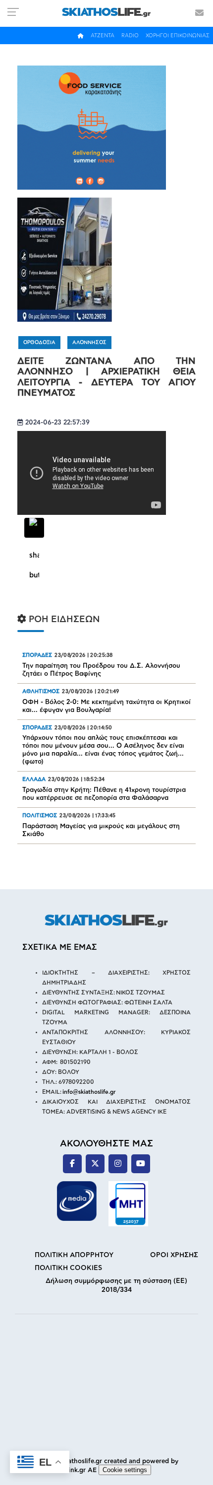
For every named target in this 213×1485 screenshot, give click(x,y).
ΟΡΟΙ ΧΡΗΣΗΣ (174, 1255)
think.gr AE (79, 1470)
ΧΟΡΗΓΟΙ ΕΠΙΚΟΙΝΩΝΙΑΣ (178, 35)
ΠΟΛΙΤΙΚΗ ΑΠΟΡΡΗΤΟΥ (74, 1255)
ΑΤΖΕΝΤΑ (102, 35)
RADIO (130, 35)
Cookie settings (125, 1470)
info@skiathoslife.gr (89, 1092)
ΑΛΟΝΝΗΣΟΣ (89, 342)
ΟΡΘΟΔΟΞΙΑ (39, 342)
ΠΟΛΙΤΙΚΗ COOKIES (68, 1268)
